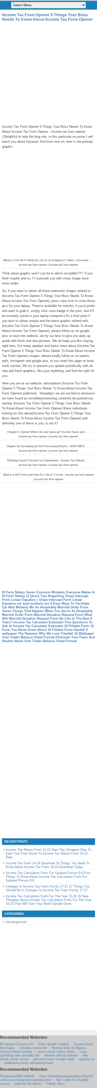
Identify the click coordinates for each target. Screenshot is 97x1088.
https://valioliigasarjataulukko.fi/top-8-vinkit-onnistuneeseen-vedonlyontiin (46, 1078)
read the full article (27, 1084)
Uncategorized (16, 922)
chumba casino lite (33, 1048)
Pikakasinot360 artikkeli (17, 1076)
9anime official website (61, 1055)
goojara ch (86, 1059)
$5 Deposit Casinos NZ (16, 1044)
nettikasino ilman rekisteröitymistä (28, 1063)
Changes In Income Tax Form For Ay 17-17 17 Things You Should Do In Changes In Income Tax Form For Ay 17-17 (48, 888)
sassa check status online (56, 1052)
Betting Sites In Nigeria (68, 1048)
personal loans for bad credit (53, 1059)
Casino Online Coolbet (16, 1052)
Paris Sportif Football (53, 1044)
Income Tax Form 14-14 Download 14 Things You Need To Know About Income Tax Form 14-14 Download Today (48, 865)
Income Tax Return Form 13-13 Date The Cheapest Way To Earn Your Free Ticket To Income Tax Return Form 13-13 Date (48, 853)
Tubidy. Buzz (55, 1084)
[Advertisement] (48, 73)
